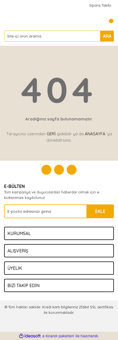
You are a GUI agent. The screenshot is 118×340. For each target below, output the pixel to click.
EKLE (100, 211)
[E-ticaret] (58, 336)
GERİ (51, 133)
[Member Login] (97, 20)
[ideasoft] (30, 336)
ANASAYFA (95, 133)
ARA (107, 36)
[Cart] (108, 20)
